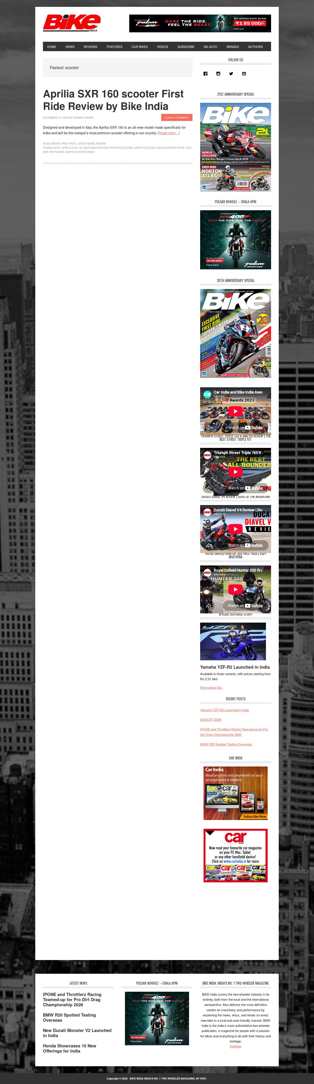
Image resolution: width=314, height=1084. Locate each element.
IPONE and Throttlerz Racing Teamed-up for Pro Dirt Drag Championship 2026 (72, 999)
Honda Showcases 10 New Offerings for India (69, 1048)
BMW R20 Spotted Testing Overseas (226, 744)
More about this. (211, 687)
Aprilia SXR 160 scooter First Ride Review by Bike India (113, 99)
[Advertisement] (232, 917)
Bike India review (96, 147)
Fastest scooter (121, 147)
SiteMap (235, 1046)
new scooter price (171, 147)
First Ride (69, 143)
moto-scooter (145, 147)
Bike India (72, 23)
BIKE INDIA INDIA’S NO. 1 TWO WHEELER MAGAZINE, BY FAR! (168, 1078)
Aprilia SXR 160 (72, 147)
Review (101, 143)
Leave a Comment (177, 117)
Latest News (86, 143)
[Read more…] (169, 132)
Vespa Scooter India (79, 152)
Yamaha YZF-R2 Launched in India (235, 667)
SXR (188, 147)
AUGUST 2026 (210, 719)
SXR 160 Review (53, 152)
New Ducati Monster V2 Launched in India (77, 1032)
